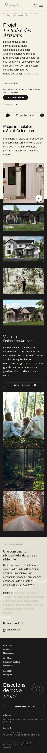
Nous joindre (8, 653)
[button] (41, 5)
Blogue (6, 649)
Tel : (13, 733)
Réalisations (8, 666)
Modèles (7, 658)
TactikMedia (7, 747)
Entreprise (7, 646)
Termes (19, 743)
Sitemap (25, 743)
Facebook (7, 671)
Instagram (7, 675)
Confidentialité (12, 743)
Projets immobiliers (11, 662)
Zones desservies (35, 743)
